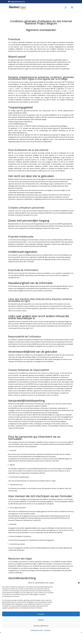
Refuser (41, 620)
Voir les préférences (41, 626)
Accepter (41, 614)
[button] (79, 583)
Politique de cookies (37, 630)
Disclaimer (47, 630)
